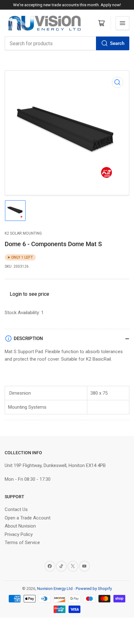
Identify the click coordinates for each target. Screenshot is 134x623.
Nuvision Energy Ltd (55, 588)
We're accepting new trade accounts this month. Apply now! (67, 4)
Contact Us (16, 509)
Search (117, 43)
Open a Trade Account (27, 518)
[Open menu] (122, 23)
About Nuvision (20, 526)
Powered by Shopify (94, 588)
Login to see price (29, 294)
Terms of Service (22, 542)
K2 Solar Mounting (23, 233)
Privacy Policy (19, 534)
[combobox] (67, 43)
